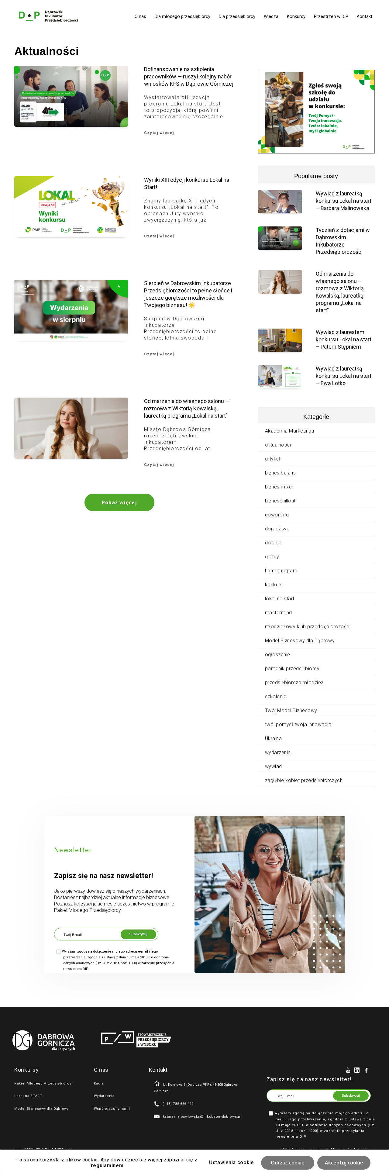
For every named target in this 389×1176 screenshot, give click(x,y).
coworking (277, 515)
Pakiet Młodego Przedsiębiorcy (42, 1083)
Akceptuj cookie (344, 1162)
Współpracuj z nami (112, 1109)
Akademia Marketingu (289, 431)
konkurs (274, 585)
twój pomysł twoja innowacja (298, 724)
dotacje (274, 543)
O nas (140, 16)
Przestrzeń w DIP (331, 16)
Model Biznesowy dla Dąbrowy (300, 640)
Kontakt (364, 16)
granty (272, 557)
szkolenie (276, 696)
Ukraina (273, 738)
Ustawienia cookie (231, 1162)
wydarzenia (278, 752)
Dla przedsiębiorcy (237, 16)
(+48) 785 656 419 (178, 1104)
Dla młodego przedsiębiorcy (182, 16)
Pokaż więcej (119, 502)
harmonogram (281, 571)
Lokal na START (28, 1096)
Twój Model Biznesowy (291, 710)
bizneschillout (280, 501)
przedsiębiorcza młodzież (294, 682)
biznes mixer (279, 487)
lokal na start (279, 599)
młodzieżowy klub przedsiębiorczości (308, 626)
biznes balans (280, 473)
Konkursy (296, 16)
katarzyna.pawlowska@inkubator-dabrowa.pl (202, 1117)
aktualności (278, 445)
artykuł (273, 459)
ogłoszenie (277, 654)
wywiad (273, 766)
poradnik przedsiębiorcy (292, 668)
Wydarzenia (104, 1096)
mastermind (278, 613)
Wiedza (271, 16)
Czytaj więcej (159, 132)
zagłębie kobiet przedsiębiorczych (304, 780)
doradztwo (277, 529)
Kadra (99, 1083)
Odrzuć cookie (288, 1162)
